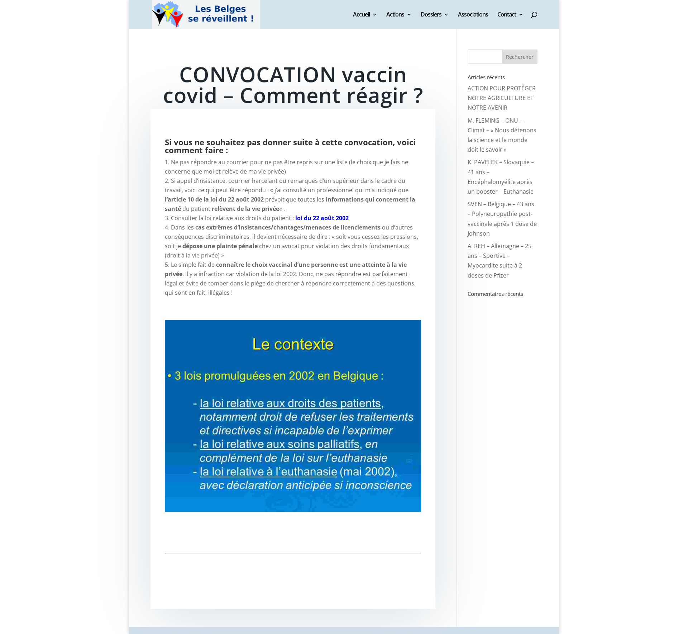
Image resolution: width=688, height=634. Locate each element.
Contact (506, 15)
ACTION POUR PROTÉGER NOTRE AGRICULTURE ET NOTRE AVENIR (502, 98)
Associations (473, 15)
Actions (395, 15)
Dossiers (431, 15)
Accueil (361, 15)
